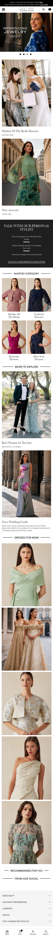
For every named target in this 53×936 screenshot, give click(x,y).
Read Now (26, 405)
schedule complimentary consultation (26, 261)
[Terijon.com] (26, 9)
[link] (26, 132)
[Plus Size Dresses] (39, 336)
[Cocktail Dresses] (39, 294)
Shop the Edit (26, 93)
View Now (26, 172)
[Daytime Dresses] (14, 336)
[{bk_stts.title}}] (26, 33)
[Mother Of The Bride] (14, 294)
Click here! (44, 5)
